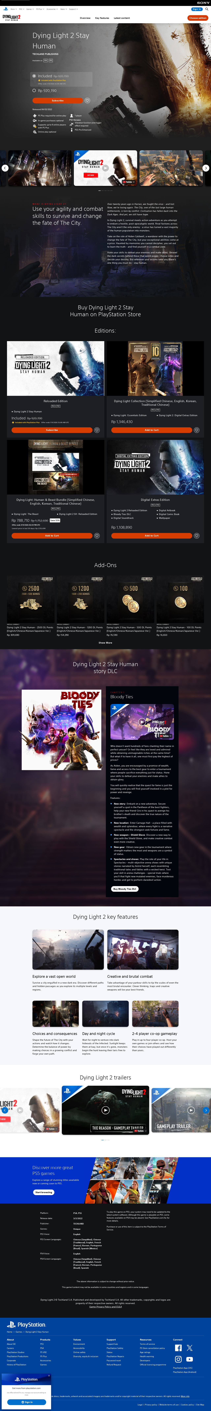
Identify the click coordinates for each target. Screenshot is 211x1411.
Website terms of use (169, 1404)
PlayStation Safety (115, 1348)
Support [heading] (111, 1339)
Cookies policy (187, 1404)
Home (9, 1331)
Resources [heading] (145, 1339)
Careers (10, 1348)
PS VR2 (43, 1352)
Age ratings (145, 1352)
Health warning (147, 1356)
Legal (140, 1404)
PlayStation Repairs (115, 1356)
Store (12, 9)
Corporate (11, 1360)
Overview (85, 17)
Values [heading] (77, 1339)
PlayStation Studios (15, 1352)
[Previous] (5, 168)
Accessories (50, 9)
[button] (105, 168)
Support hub (112, 1344)
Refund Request (114, 1364)
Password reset (114, 1360)
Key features (102, 17)
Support (72, 9)
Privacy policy (151, 1404)
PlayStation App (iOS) (182, 1368)
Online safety (79, 1352)
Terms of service (147, 1344)
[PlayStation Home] (6, 9)
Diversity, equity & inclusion (85, 1356)
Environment (79, 1344)
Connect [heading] (177, 1339)
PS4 (42, 1348)
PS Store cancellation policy (152, 1348)
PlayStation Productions (17, 1356)
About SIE (11, 1344)
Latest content (122, 17)
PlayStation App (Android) (184, 1372)
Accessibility (79, 1348)
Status (109, 1352)
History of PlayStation (16, 1364)
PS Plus (39, 9)
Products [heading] (45, 1339)
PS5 (20, 9)
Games (28, 9)
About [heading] (10, 1339)
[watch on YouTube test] (129, 182)
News (62, 9)
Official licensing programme (153, 1364)
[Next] (205, 168)
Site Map (200, 1404)
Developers (145, 1360)
